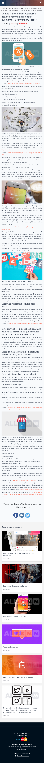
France (40, 2)
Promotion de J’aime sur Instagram (16, 586)
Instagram (17, 8)
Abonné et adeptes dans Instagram (24, 480)
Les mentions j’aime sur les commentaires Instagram (19, 554)
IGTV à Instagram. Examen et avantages (18, 678)
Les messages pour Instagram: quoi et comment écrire (25, 323)
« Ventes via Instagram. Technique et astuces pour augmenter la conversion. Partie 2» (22, 494)
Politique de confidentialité (22, 754)
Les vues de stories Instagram (14, 617)
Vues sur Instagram (10, 647)
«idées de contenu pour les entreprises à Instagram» (23, 83)
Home (3, 8)
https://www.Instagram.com (10, 150)
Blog (9, 8)
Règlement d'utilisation (22, 756)
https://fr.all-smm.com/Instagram (31, 489)
